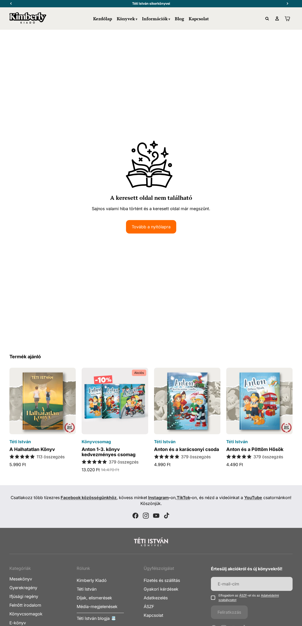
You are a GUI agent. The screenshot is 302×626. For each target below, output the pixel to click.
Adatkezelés (156, 597)
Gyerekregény (23, 587)
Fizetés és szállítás (162, 580)
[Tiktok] (166, 515)
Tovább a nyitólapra (151, 226)
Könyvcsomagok (25, 613)
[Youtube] (156, 515)
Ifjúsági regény (23, 596)
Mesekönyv (20, 578)
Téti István (86, 589)
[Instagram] (146, 515)
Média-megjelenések (97, 606)
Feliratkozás (229, 611)
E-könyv (17, 622)
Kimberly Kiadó (92, 580)
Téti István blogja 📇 (96, 618)
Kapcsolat (153, 615)
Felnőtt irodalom (25, 605)
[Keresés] (267, 18)
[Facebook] (135, 515)
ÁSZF (149, 606)
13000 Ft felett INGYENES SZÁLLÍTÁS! (151, 3)
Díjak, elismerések (94, 597)
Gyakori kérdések (161, 589)
